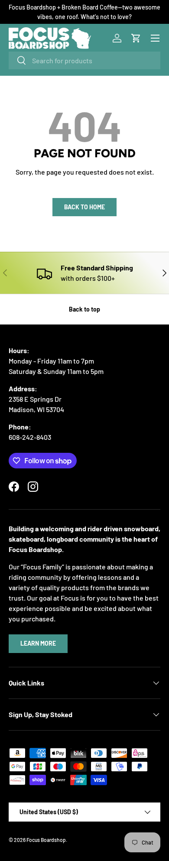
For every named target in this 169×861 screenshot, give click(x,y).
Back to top (84, 309)
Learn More (38, 643)
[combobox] (84, 60)
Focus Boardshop (46, 840)
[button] (136, 38)
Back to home (84, 207)
